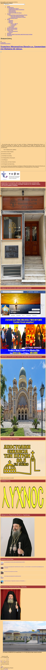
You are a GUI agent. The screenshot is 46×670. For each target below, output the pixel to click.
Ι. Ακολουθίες (13, 24)
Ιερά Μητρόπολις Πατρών (5, 43)
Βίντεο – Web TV (14, 23)
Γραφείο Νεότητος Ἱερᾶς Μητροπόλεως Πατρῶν (18, 15)
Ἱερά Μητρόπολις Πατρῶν (14, 8)
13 (4, 661)
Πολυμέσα (11, 22)
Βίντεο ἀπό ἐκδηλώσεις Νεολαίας (17, 16)
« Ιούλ (1, 666)
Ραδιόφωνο (11, 21)
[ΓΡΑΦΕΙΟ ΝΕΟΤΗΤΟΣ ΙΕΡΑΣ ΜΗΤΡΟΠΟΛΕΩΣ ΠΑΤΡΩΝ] (23, 316)
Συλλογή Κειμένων (12, 11)
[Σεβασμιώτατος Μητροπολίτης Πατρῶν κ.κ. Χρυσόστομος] (17, 556)
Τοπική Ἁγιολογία (12, 10)
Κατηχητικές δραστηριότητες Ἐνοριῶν (18, 17)
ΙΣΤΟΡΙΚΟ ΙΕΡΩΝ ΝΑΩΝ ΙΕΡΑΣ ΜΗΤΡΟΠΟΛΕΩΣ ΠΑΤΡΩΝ (19, 34)
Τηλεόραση (11, 20)
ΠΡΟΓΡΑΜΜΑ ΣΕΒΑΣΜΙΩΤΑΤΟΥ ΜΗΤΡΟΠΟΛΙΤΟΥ (12, 576)
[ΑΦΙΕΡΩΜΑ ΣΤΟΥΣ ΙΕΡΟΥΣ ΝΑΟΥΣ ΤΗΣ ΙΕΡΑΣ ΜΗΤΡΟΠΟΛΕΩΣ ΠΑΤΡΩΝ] (23, 435)
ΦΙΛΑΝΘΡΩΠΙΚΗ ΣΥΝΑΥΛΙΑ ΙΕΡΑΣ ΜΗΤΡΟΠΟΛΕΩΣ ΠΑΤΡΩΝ (14, 562)
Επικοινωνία (9, 35)
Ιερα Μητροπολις (10, 7)
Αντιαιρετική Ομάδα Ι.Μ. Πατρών (15, 12)
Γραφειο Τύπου (10, 30)
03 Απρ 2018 (2, 42)
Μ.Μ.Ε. (8, 19)
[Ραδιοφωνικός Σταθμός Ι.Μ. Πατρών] (23, 475)
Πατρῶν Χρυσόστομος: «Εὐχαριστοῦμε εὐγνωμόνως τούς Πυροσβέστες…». (15, 580)
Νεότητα (8, 13)
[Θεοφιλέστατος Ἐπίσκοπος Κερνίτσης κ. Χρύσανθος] (10, 619)
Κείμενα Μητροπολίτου (13, 31)
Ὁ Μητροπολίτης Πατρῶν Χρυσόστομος (16, 9)
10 (1, 661)
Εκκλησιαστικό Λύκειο (13, 18)
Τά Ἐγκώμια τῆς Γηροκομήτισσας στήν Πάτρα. (11, 571)
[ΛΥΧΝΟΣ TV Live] (23, 512)
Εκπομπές (13, 25)
